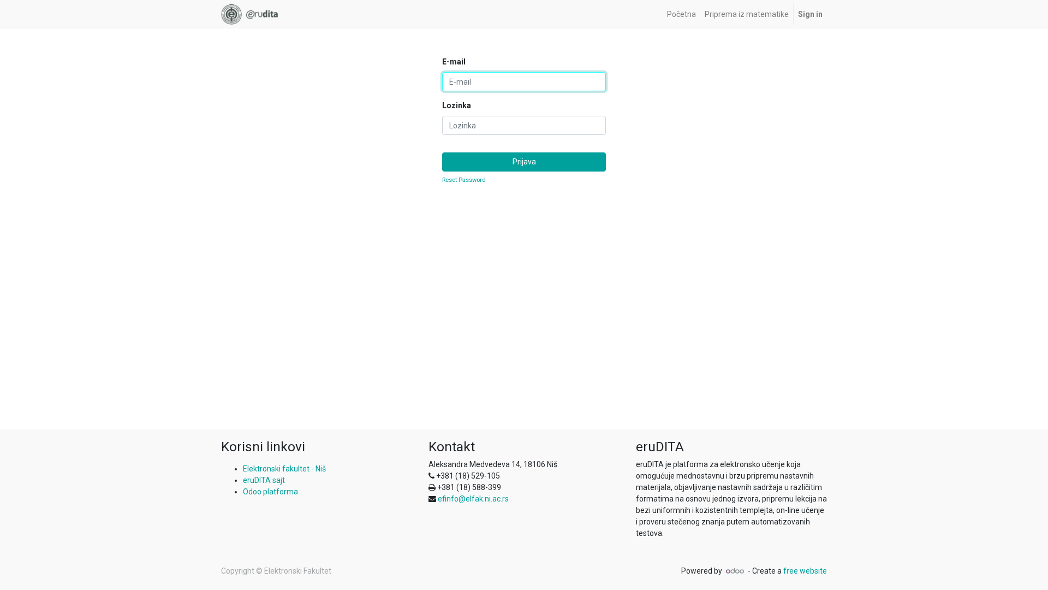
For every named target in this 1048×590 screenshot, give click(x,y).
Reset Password (464, 180)
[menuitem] (681, 14)
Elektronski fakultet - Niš (284, 468)
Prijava (524, 161)
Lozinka (456, 105)
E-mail (454, 61)
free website (805, 571)
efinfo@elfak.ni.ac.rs (473, 498)
